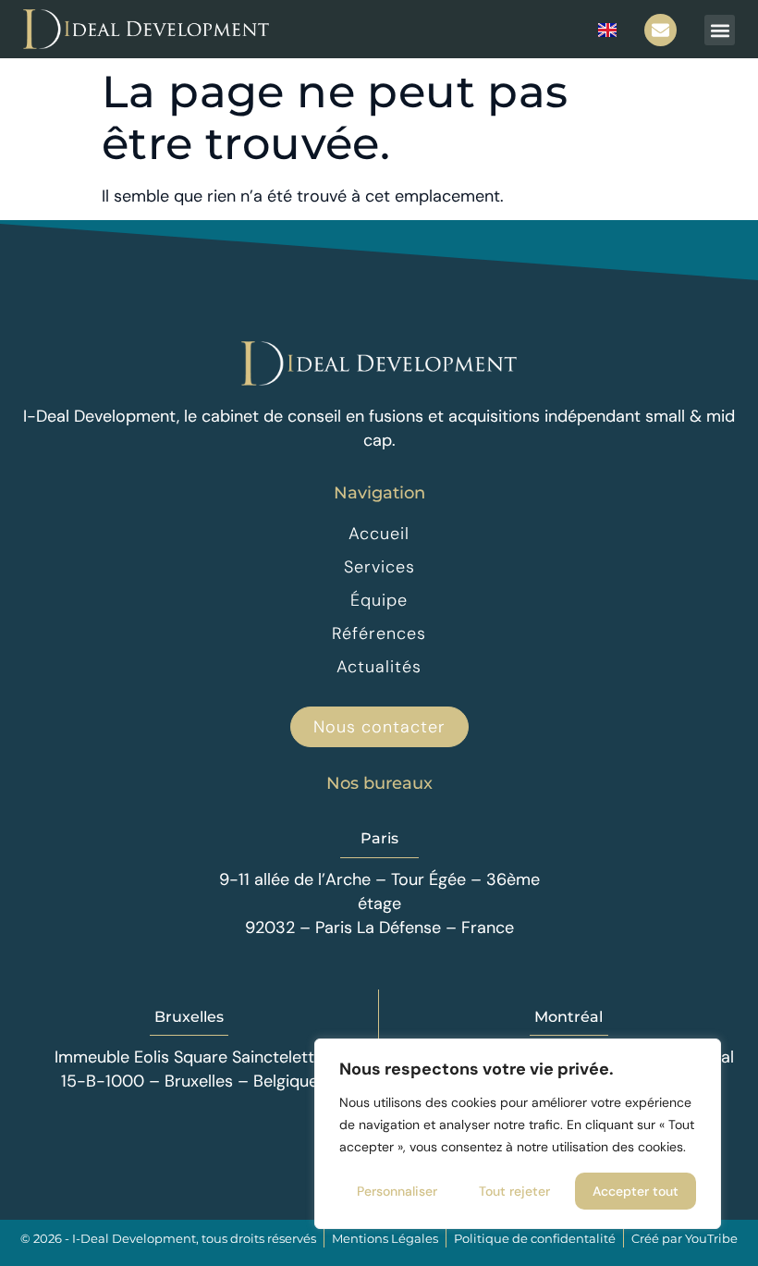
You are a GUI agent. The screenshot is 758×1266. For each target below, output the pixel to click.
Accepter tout (636, 1191)
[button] (719, 30)
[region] (517, 1134)
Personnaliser (397, 1191)
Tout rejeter (514, 1191)
